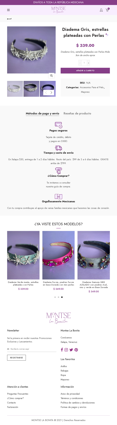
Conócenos (66, 337)
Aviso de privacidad (70, 393)
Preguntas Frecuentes (17, 393)
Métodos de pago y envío (42, 113)
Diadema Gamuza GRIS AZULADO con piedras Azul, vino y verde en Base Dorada (23, 285)
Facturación (12, 407)
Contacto (11, 402)
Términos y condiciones (72, 398)
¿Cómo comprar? (15, 398)
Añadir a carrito (85, 70)
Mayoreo (85, 92)
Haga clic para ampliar (51, 75)
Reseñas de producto (77, 113)
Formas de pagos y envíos (73, 407)
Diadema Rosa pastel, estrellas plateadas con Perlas (94, 283)
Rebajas (64, 370)
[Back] (9, 18)
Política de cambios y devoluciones (78, 402)
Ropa (63, 375)
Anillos (64, 366)
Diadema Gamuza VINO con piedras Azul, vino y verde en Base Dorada (58, 285)
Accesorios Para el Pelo (92, 87)
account (101, 10)
